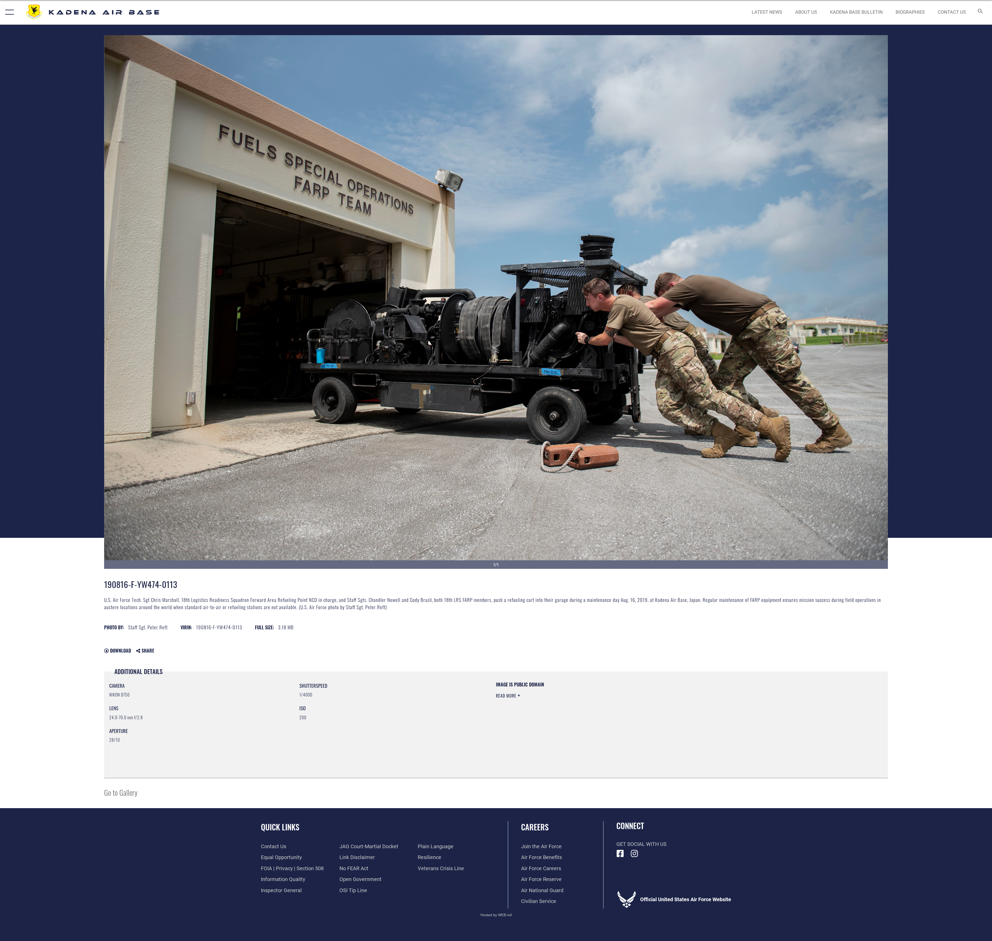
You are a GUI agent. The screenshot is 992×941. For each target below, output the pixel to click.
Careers (535, 827)
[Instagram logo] (634, 854)
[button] (8, 12)
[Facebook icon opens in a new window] (620, 854)
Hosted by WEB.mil (496, 915)
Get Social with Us (641, 844)
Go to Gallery (120, 792)
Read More (507, 696)
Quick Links (280, 827)
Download (120, 650)
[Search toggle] (980, 12)
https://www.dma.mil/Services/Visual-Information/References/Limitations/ (660, 714)
